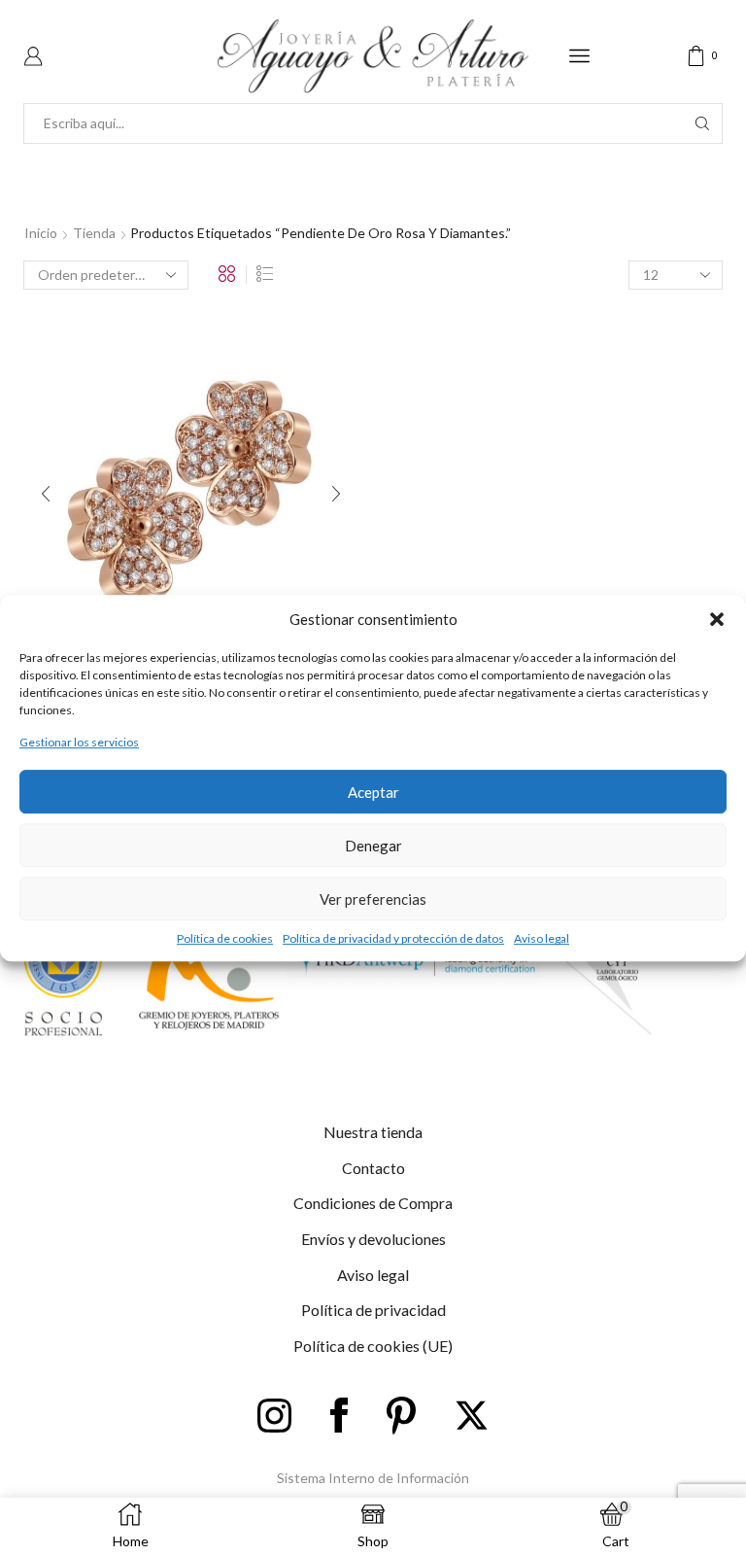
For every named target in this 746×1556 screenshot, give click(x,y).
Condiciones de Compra (373, 1202)
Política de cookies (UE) (373, 1345)
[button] (717, 619)
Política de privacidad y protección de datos (393, 938)
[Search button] (702, 123)
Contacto (373, 1167)
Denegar (373, 845)
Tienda (94, 233)
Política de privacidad (373, 1309)
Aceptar (373, 792)
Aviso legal (541, 938)
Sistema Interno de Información (373, 1478)
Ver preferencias (373, 899)
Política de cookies (225, 938)
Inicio (40, 233)
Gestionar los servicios (79, 742)
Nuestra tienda (373, 1132)
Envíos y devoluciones (373, 1238)
